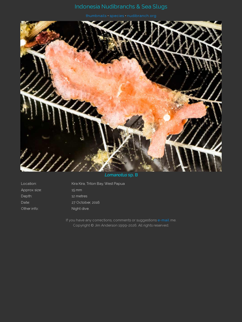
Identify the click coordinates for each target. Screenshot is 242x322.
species (117, 16)
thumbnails (96, 16)
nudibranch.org (141, 16)
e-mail (163, 220)
